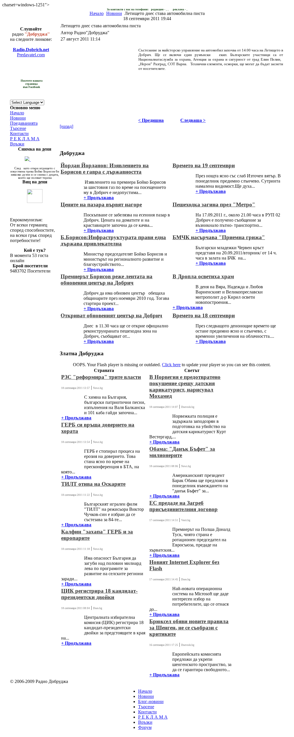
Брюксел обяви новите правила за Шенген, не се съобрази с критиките (189, 627)
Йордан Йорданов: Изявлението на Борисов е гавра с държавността (105, 168)
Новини (114, 13)
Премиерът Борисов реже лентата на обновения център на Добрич (106, 279)
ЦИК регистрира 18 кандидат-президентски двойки (99, 594)
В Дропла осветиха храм (203, 276)
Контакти (19, 133)
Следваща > (193, 120)
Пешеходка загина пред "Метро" (214, 204)
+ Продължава (99, 197)
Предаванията (24, 123)
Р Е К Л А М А (25, 138)
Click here (171, 364)
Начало (97, 13)
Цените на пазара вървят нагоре (101, 204)
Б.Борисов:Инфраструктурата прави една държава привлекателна (113, 240)
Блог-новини (151, 701)
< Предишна (151, 120)
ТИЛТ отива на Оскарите (93, 484)
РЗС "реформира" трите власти (101, 377)
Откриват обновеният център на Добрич (111, 315)
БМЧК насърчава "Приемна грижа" (219, 237)
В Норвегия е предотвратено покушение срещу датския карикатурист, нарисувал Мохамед (184, 386)
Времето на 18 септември (204, 315)
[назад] (66, 126)
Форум (145, 727)
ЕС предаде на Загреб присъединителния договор (183, 506)
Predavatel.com (31, 54)
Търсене (18, 128)
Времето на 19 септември (204, 165)
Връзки (17, 143)
